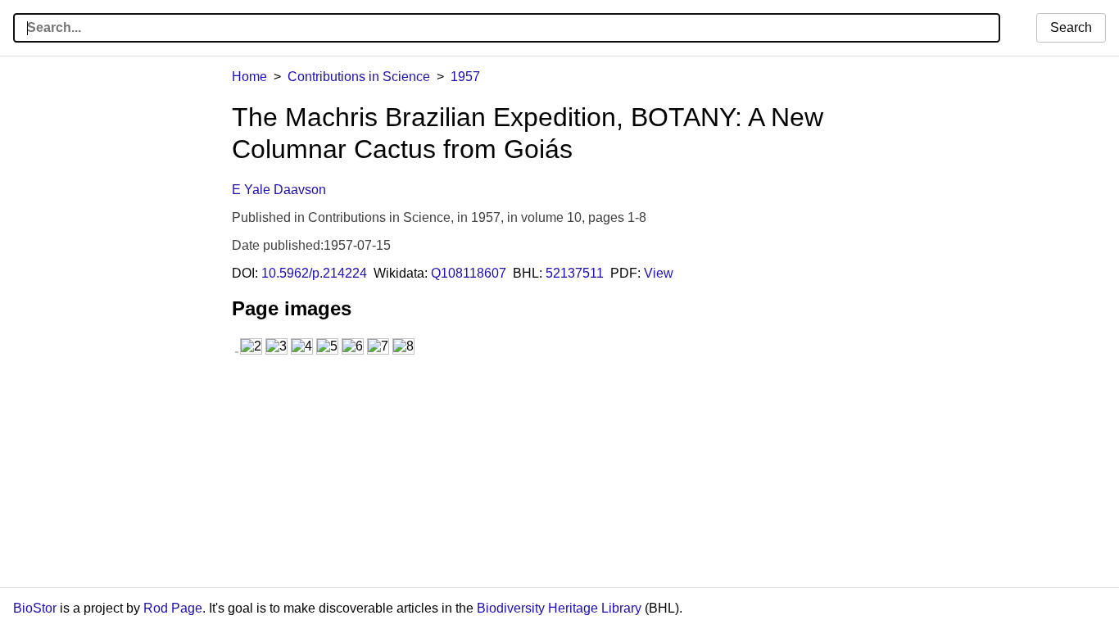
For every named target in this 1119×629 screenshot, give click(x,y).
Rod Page (172, 608)
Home (249, 77)
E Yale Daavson (279, 190)
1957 (465, 77)
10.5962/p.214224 (314, 273)
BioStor (35, 608)
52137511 (575, 273)
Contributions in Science (359, 77)
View (658, 273)
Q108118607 (468, 273)
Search (1071, 27)
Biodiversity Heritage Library (559, 608)
